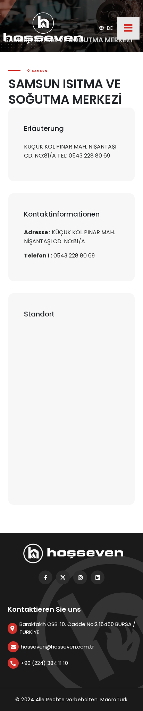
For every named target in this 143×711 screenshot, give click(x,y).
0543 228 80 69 (74, 256)
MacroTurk (114, 699)
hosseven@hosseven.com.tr (57, 646)
